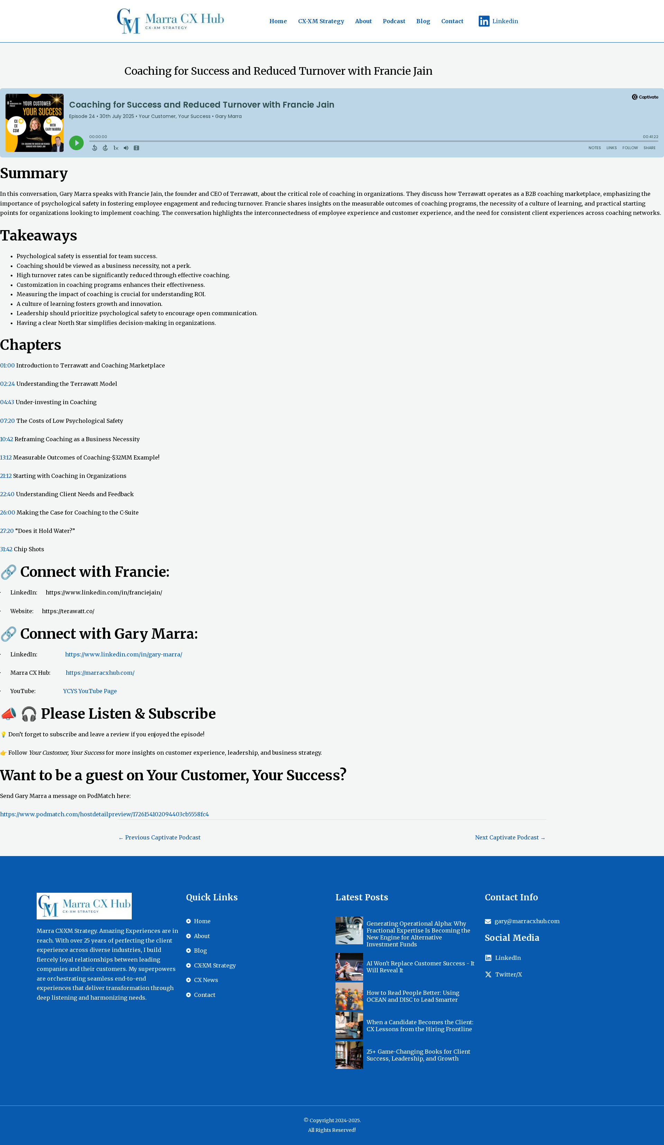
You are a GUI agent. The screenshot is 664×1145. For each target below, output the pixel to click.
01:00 (7, 365)
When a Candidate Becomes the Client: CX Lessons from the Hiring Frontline (420, 1026)
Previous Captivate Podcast (159, 837)
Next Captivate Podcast (510, 837)
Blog (423, 21)
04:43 (7, 402)
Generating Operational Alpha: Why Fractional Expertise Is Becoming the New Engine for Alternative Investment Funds (418, 934)
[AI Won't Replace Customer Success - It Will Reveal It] (349, 967)
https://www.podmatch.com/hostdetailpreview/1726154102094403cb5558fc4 (104, 814)
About (363, 21)
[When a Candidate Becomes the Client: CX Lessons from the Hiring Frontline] (349, 1025)
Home (278, 21)
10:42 (6, 439)
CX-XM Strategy (321, 21)
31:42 (6, 549)
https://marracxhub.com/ (100, 672)
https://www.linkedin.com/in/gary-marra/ (123, 654)
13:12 (6, 457)
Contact (452, 21)
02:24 (7, 383)
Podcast (394, 21)
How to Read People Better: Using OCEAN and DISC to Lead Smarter (413, 996)
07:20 (7, 420)
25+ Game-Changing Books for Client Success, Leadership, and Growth (418, 1055)
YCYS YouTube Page (90, 691)
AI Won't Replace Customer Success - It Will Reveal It (420, 967)
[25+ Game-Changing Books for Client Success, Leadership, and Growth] (349, 1055)
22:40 (7, 494)
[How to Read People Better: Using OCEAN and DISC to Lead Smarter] (349, 996)
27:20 (7, 530)
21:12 (6, 475)
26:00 (7, 512)
